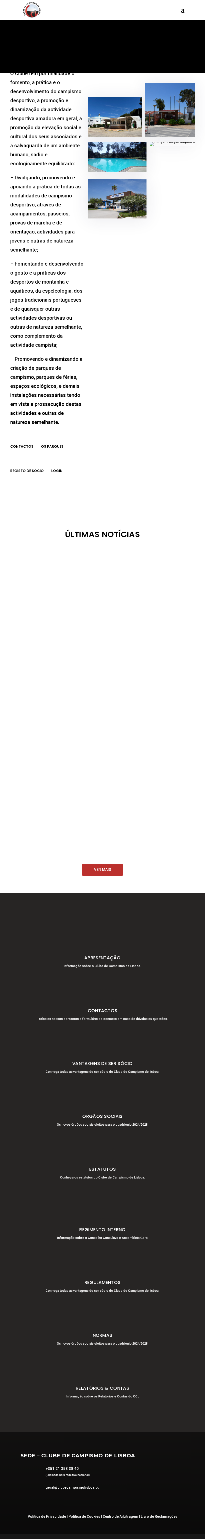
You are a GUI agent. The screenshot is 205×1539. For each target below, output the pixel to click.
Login (56, 470)
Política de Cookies (84, 1516)
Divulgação (28, 624)
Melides (115, 582)
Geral (43, 633)
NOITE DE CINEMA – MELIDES (46, 778)
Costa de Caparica (71, 582)
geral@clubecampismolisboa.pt (72, 1487)
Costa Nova (97, 582)
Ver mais (102, 869)
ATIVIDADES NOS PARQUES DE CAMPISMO (61, 573)
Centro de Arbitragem (120, 1516)
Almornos (46, 582)
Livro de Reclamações (159, 1516)
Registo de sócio (27, 470)
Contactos (22, 446)
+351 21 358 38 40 (62, 1468)
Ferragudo (99, 684)
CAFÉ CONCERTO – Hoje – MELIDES (53, 829)
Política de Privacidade (47, 1516)
